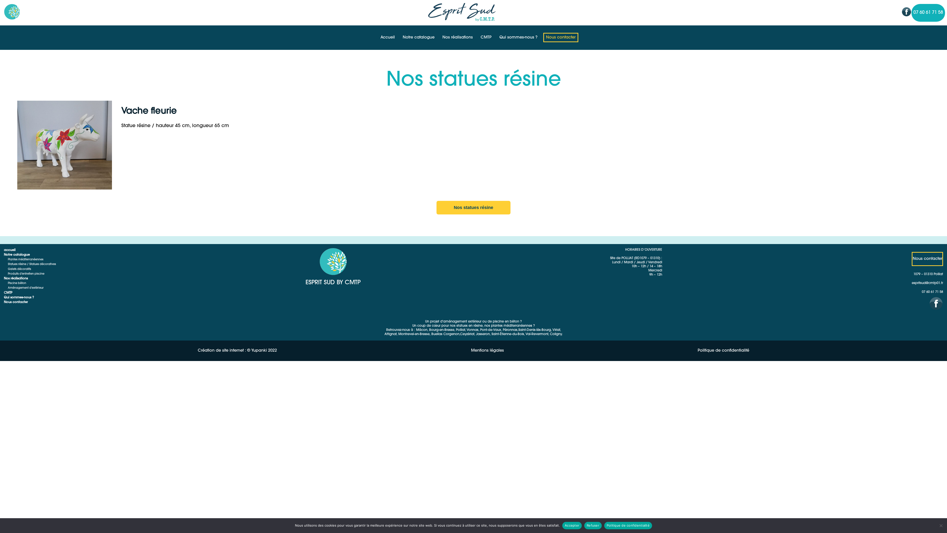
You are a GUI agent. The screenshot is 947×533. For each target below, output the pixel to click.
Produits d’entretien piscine (26, 274)
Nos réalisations (457, 37)
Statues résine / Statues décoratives (32, 264)
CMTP (486, 37)
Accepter (572, 525)
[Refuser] (940, 525)
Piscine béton (17, 283)
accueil (10, 250)
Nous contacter (561, 37)
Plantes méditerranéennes (25, 259)
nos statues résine (473, 207)
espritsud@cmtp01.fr (927, 283)
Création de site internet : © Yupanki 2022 (237, 351)
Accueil (388, 37)
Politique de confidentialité (723, 351)
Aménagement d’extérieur (26, 288)
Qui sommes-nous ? (518, 37)
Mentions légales (487, 351)
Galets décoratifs (19, 269)
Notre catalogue (419, 37)
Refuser (593, 525)
